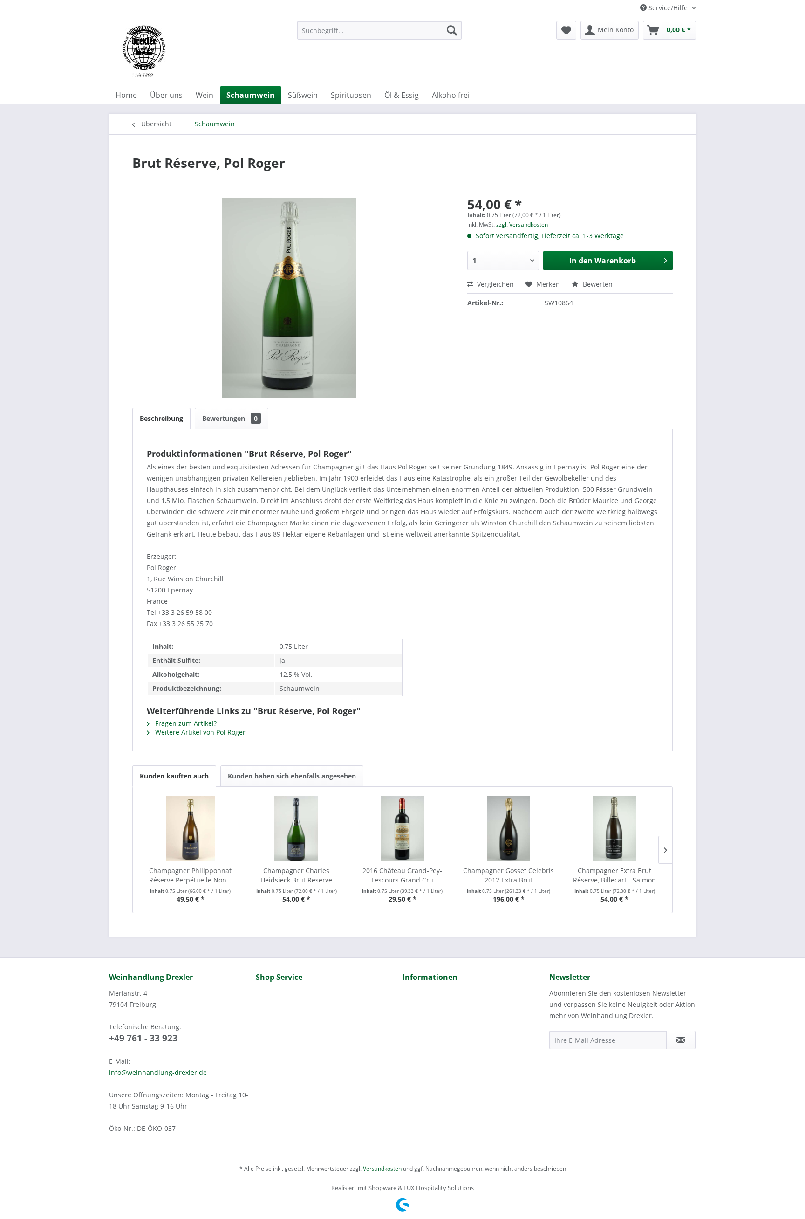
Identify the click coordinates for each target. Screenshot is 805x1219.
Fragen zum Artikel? (185, 723)
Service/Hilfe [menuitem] (668, 7)
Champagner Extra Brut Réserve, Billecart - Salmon (614, 875)
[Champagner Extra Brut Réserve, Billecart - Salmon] (614, 828)
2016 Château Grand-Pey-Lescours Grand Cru (402, 875)
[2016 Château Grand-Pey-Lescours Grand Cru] (402, 828)
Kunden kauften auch (174, 775)
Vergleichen (494, 284)
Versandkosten (382, 1168)
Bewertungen (230, 418)
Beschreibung (161, 418)
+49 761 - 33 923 (143, 1038)
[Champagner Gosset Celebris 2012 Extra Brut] (508, 828)
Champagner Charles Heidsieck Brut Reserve (296, 875)
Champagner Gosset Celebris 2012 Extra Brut (508, 875)
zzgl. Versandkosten (522, 224)
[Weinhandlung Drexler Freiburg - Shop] (199, 51)
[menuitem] (379, 30)
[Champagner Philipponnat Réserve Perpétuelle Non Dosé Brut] (190, 828)
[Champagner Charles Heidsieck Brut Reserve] (296, 828)
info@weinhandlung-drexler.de (158, 1072)
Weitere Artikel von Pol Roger (199, 732)
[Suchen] (452, 30)
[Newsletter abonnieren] (681, 1040)
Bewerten (597, 284)
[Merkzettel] (566, 30)
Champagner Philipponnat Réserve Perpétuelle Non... (190, 875)
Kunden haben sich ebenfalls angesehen (292, 775)
